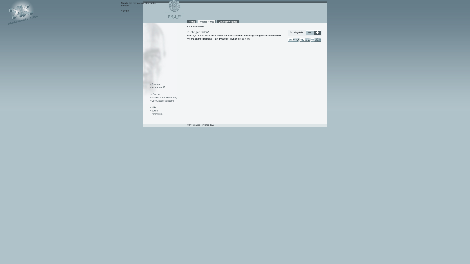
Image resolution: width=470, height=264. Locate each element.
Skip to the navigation (132, 3)
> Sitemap (155, 84)
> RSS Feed (156, 87)
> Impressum (156, 114)
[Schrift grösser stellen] (317, 34)
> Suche (154, 110)
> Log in (125, 11)
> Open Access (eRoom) (162, 101)
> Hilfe (153, 107)
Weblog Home (207, 22)
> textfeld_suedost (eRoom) (163, 97)
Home (192, 22)
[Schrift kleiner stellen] (310, 34)
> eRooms (155, 94)
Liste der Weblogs (228, 22)
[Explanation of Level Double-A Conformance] (316, 41)
